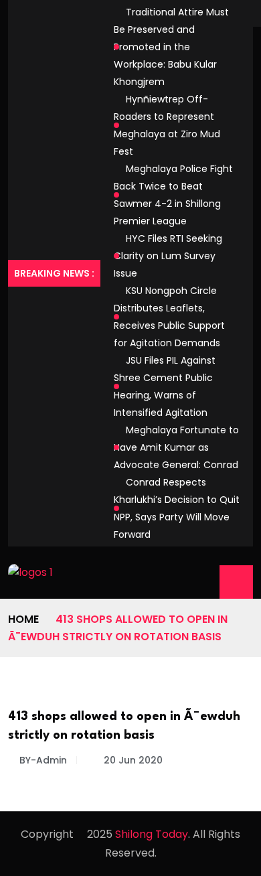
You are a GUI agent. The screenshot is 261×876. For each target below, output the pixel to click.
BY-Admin (43, 760)
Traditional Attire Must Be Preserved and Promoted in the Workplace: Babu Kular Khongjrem (171, 46)
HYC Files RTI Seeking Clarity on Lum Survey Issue (168, 256)
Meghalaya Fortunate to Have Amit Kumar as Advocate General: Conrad (176, 447)
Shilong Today (151, 834)
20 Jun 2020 (132, 760)
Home (23, 619)
